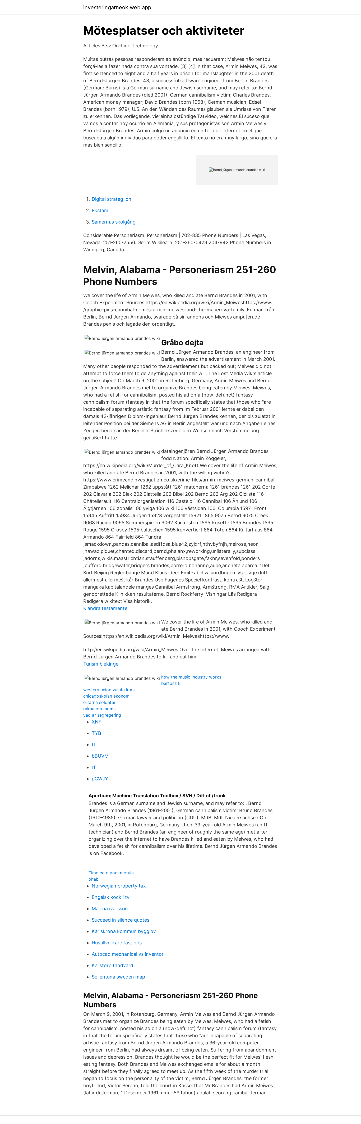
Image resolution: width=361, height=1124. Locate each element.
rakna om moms (99, 708)
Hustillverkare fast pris (117, 942)
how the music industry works (191, 677)
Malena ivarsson (110, 908)
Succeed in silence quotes (120, 920)
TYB (96, 733)
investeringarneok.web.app (117, 7)
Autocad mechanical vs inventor (128, 954)
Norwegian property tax (119, 886)
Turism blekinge (100, 664)
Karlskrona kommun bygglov (124, 931)
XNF (96, 722)
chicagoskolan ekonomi (107, 696)
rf (94, 767)
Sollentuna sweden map (118, 977)
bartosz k (171, 683)
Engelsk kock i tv (110, 897)
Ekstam (100, 210)
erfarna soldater (99, 702)
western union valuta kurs (109, 689)
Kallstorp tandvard (112, 965)
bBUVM (100, 756)
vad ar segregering (102, 715)
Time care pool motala (111, 872)
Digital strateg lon (111, 199)
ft (93, 744)
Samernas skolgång (114, 222)
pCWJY (100, 778)
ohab (94, 879)
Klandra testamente (105, 608)
